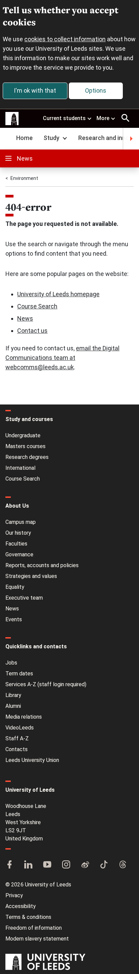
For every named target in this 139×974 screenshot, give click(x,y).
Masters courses (25, 446)
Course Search (37, 306)
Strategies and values (31, 576)
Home (24, 137)
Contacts (16, 749)
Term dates (19, 673)
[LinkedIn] (28, 865)
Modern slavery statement (37, 938)
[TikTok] (104, 865)
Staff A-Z (17, 738)
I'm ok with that (35, 90)
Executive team (24, 598)
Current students (64, 118)
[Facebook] (9, 865)
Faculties (16, 543)
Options (95, 90)
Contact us (32, 330)
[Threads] (122, 865)
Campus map (20, 522)
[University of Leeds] (45, 962)
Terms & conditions (28, 917)
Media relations (23, 717)
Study (51, 137)
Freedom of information (33, 928)
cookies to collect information (65, 39)
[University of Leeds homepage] (12, 118)
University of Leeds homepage (58, 294)
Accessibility (20, 906)
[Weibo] (85, 865)
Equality (14, 587)
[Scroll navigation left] (8, 138)
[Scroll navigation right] (131, 138)
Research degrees (27, 457)
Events (13, 619)
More (102, 118)
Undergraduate (22, 435)
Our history (18, 533)
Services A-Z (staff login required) (45, 684)
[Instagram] (66, 865)
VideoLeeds (19, 727)
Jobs (11, 662)
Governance (19, 554)
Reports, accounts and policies (42, 565)
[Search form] (125, 118)
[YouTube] (47, 865)
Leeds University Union (32, 760)
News (25, 158)
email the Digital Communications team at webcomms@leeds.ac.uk (62, 358)
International (20, 468)
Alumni (13, 706)
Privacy (14, 895)
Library (13, 695)
